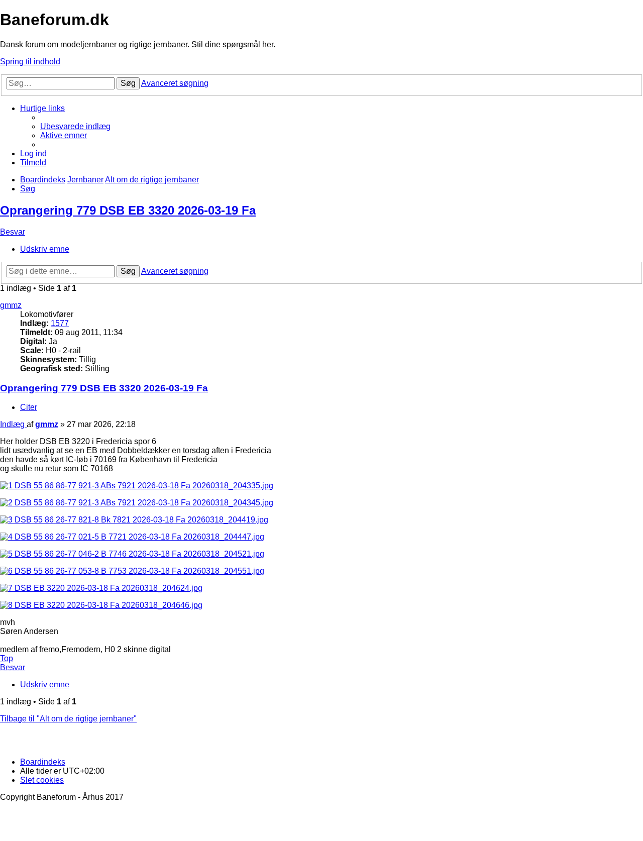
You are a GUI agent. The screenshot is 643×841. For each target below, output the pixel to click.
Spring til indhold (30, 61)
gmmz (11, 305)
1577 (60, 323)
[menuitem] (75, 126)
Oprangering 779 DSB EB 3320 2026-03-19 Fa (128, 210)
